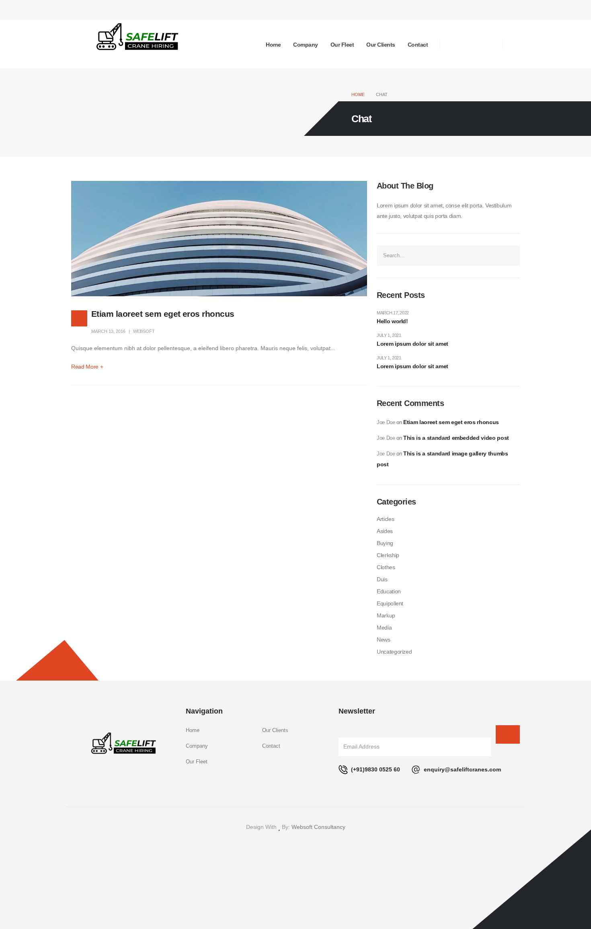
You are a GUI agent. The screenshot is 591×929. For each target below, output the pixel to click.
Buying (385, 543)
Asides (385, 531)
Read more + (87, 366)
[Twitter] (471, 44)
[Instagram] (489, 44)
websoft (144, 331)
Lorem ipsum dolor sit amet (412, 343)
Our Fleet (342, 44)
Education (389, 591)
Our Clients (380, 44)
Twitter (295, 844)
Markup (386, 615)
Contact (418, 44)
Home (273, 44)
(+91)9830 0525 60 (374, 769)
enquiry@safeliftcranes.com (461, 769)
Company (305, 44)
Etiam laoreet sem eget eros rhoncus (162, 313)
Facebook (277, 844)
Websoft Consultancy (318, 827)
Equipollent (390, 603)
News (383, 639)
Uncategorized (394, 651)
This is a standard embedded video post (456, 438)
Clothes (386, 567)
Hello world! (392, 321)
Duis (382, 579)
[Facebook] (453, 44)
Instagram (314, 844)
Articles (385, 519)
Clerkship (388, 555)
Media (384, 627)
